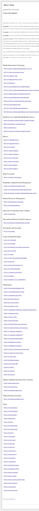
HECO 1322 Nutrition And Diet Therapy (12, 177)
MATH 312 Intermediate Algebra (11, 313)
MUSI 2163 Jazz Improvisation (10, 490)
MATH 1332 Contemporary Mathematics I (13, 331)
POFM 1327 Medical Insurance (11, 386)
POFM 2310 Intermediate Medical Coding (13, 390)
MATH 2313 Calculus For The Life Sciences (13, 353)
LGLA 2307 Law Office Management (12, 268)
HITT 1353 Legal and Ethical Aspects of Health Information (17, 86)
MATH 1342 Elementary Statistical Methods (13, 338)
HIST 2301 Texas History (9, 147)
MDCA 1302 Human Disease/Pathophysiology (14, 399)
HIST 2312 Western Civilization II (11, 154)
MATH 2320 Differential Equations (11, 360)
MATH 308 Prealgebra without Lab (11, 299)
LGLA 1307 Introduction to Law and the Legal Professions (16, 247)
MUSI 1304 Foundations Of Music (11, 468)
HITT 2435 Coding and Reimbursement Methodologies (16, 108)
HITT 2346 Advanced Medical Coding (12, 104)
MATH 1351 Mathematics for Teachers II (13, 345)
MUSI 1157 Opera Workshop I (10, 407)
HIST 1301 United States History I (11, 140)
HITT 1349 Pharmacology (9, 83)
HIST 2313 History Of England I (11, 157)
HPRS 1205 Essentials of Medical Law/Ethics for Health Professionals (19, 120)
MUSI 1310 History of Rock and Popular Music (14, 479)
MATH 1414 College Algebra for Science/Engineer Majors (16, 349)
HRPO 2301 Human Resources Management (13, 201)
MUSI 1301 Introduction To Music (11, 465)
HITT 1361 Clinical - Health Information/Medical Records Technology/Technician (21, 90)
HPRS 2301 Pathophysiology (10, 127)
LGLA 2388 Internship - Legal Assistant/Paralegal (14, 279)
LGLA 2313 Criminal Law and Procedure (13, 272)
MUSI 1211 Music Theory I (10, 450)
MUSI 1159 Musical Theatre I (10, 415)
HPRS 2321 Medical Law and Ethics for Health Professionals (17, 131)
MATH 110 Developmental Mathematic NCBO (14, 288)
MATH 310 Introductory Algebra (11, 306)
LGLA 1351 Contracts (9, 254)
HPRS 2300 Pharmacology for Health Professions (14, 124)
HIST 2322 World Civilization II (11, 168)
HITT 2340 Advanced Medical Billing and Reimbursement (16, 97)
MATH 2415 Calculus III (9, 374)
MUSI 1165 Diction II (9, 433)
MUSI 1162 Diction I (8, 422)
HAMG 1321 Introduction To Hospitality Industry (14, 186)
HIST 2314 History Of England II (11, 161)
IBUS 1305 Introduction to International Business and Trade (17, 222)
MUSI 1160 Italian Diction (9, 418)
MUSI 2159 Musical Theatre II (10, 483)
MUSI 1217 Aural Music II (10, 461)
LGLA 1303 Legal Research (10, 240)
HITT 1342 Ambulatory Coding (11, 76)
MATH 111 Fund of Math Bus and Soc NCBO (14, 291)
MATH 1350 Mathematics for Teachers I (12, 342)
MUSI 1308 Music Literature (10, 476)
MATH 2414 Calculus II (9, 371)
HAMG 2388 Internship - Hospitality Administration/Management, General (20, 193)
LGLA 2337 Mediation (9, 276)
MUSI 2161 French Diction (10, 486)
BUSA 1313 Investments (9, 231)
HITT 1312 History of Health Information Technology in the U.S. (18, 68)
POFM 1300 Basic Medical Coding (11, 383)
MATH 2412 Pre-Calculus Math (11, 363)
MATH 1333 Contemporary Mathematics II (13, 335)
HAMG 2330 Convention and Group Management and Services (17, 189)
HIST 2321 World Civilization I (10, 165)
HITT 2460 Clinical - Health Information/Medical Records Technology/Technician (21, 111)
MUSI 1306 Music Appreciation (11, 472)
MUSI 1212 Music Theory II (10, 454)
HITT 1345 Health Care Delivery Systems (13, 79)
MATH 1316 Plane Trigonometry (11, 320)
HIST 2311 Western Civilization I (11, 150)
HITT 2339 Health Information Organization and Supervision (17, 93)
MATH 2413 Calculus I (9, 367)
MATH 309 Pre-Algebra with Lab (11, 302)
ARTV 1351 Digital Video (9, 214)
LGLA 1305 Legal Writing (9, 243)
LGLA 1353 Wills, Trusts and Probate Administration (15, 258)
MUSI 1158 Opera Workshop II (11, 411)
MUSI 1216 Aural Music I (9, 458)
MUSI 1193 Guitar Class (9, 447)
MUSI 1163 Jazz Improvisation (10, 425)
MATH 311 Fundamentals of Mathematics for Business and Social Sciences (20, 309)
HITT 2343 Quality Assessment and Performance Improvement (17, 101)
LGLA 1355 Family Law (9, 261)
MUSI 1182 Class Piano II (9, 440)
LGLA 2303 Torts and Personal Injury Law (13, 265)
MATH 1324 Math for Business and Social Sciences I (15, 324)
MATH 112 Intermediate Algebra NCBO (12, 295)
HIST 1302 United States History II (11, 143)
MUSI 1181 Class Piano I (9, 436)
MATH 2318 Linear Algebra (10, 356)
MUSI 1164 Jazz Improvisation (10, 429)
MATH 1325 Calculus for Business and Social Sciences (16, 327)
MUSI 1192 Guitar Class (9, 443)
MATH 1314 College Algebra (10, 317)
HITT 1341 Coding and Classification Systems (14, 72)
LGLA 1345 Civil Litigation (10, 250)
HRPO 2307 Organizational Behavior (12, 205)
